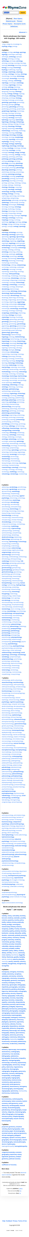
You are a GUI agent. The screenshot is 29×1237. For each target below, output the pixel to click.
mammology (14, 131)
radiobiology (6, 795)
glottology (20, 107)
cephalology (5, 271)
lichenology (19, 363)
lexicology (11, 363)
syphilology (22, 450)
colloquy (18, 942)
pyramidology (17, 648)
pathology (5, 159)
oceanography (15, 1075)
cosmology (19, 83)
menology (18, 133)
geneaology (13, 563)
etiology (11, 315)
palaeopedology (17, 763)
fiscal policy (14, 1058)
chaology (17, 74)
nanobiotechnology (8, 848)
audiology (19, 254)
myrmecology (22, 376)
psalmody (20, 922)
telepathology (6, 663)
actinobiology (6, 680)
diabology (23, 295)
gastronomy (6, 993)
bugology (19, 70)
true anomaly (15, 1054)
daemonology (6, 291)
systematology (15, 661)
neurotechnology (7, 615)
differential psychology (9, 830)
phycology (5, 170)
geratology (5, 324)
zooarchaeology (7, 672)
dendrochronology (8, 537)
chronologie (5, 78)
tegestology (21, 452)
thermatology (6, 461)
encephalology (6, 546)
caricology (12, 269)
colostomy (13, 978)
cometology (21, 280)
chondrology (5, 76)
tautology (5, 204)
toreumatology (6, 668)
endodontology (6, 550)
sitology (10, 194)
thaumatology (15, 459)
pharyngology (16, 406)
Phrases (19, 21)
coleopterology (6, 704)
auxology (17, 63)
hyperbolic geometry (8, 1156)
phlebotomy (22, 1041)
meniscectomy (16, 1080)
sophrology (5, 196)
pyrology (4, 183)
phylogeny (5, 1022)
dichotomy (5, 1030)
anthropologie (20, 243)
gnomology (12, 109)
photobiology (6, 635)
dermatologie (6, 295)
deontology (5, 293)
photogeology (15, 635)
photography (14, 1011)
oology (17, 152)
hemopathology (6, 578)
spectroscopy (20, 1004)
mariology (20, 365)
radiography (6, 1071)
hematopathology (7, 728)
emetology (5, 306)
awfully (9, 953)
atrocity (13, 993)
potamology (20, 417)
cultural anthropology (17, 824)
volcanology (6, 474)
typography (11, 996)
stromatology (22, 445)
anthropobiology (19, 684)
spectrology (13, 196)
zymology (22, 226)
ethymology (22, 313)
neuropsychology (18, 613)
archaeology (6, 247)
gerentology (13, 324)
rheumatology (14, 428)
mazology (12, 133)
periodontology (18, 778)
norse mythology (7, 382)
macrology (18, 128)
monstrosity (14, 1013)
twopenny (5, 929)
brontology (17, 67)
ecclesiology (22, 541)
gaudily (16, 957)
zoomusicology (16, 672)
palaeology (11, 398)
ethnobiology (6, 559)
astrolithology (15, 504)
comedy (11, 933)
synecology (15, 450)
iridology (5, 356)
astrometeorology (19, 815)
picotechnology (6, 639)
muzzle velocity (19, 1118)
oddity (16, 950)
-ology (4, 44)
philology (11, 165)
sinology (4, 194)
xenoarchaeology (17, 802)
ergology (21, 94)
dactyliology (15, 535)
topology (24, 215)
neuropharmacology (8, 750)
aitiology (4, 239)
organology (13, 393)
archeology (22, 247)
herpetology (21, 341)
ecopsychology (6, 544)
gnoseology (5, 328)
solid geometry (13, 1103)
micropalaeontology (20, 843)
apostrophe (13, 985)
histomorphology (17, 581)
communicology (16, 522)
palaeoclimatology (20, 852)
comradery (21, 987)
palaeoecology (6, 761)
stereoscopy (6, 1062)
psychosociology (19, 793)
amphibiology (6, 493)
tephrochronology (16, 663)
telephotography (18, 1116)
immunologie (6, 352)
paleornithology (17, 774)
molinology (12, 374)
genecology (12, 321)
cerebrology (13, 271)
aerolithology (22, 487)
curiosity (12, 1073)
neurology (13, 146)
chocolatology (6, 276)
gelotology (21, 319)
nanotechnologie (18, 607)
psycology (13, 181)
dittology (20, 89)
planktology (5, 172)
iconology (5, 350)
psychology (5, 181)
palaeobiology (6, 758)
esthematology (13, 557)
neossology (5, 380)
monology (5, 137)
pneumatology (15, 413)
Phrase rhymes (7, 24)
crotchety (5, 944)
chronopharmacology (8, 697)
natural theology (19, 743)
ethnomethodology (7, 719)
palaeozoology (17, 765)
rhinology (11, 187)
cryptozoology (16, 528)
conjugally (22, 1011)
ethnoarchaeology (16, 717)
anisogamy (23, 1086)
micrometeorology (18, 739)
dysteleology (13, 541)
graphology (5, 111)
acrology (10, 52)
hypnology (5, 122)
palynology (12, 400)
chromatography (7, 1089)
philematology (15, 633)
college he (9, 44)
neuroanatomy (6, 1099)
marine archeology (7, 737)
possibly (23, 918)
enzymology (23, 308)
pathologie (19, 157)
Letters (21, 1188)
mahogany (14, 1017)
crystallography (7, 1065)
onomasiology (6, 754)
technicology (13, 452)
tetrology (4, 209)
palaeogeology (15, 761)
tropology (5, 220)
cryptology (12, 85)
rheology (5, 187)
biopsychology (6, 513)
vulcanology (14, 474)
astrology (19, 61)
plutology (12, 172)
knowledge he (17, 44)
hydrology (5, 120)
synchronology (6, 450)
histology (12, 115)
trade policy (20, 996)
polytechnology (16, 639)
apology (4, 59)
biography (20, 1028)
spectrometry (20, 1033)
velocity (4, 996)
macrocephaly (21, 1049)
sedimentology (7, 652)
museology (5, 376)
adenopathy (19, 1073)
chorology (13, 76)
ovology (23, 154)
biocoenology (16, 691)
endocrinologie (6, 548)
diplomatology (15, 539)
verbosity (20, 976)
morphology (19, 137)
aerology (16, 52)
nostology (17, 148)
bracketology (14, 263)
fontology (11, 100)
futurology (5, 319)
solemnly (16, 961)
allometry (13, 1028)
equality (4, 1002)
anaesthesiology (7, 682)
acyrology (19, 232)
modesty (10, 918)
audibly (11, 929)
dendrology (5, 89)
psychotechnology (7, 648)
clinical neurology (14, 700)
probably (11, 948)
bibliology (5, 261)
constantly (5, 931)
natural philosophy (19, 1142)
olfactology (11, 387)
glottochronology (7, 572)
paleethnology (19, 398)
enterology (20, 306)
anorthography (18, 1089)
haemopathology (7, 576)
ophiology (5, 389)
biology (4, 67)
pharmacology (6, 406)
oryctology (13, 395)
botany (14, 922)
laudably (22, 957)
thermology (19, 211)
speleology (20, 441)
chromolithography (13, 1108)
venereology (6, 670)
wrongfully (5, 966)
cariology (19, 269)
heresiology (15, 578)
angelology (20, 241)
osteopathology (6, 756)
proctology (5, 176)
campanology (21, 265)
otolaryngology (17, 756)
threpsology (12, 213)
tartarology (5, 452)
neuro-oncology (15, 609)
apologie (19, 57)
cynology (4, 87)
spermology (20, 196)
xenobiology (14, 670)
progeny (4, 940)
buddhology (11, 70)
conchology (17, 80)
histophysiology (18, 728)
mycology (12, 139)
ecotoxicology (6, 711)
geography (5, 1026)
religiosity (11, 1112)
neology (11, 144)
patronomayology (7, 778)
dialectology (6, 539)
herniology (13, 341)
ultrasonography (16, 1110)
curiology (12, 287)
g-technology (19, 100)
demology (17, 87)
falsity (4, 957)
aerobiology (13, 487)
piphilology (12, 411)
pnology (14, 46)
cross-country (6, 955)
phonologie (5, 167)
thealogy (18, 209)
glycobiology (18, 572)
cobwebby (5, 946)
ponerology (12, 417)
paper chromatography (17, 1131)
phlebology (18, 165)
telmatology (5, 454)
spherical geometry (20, 1133)
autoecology (5, 509)
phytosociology (17, 782)
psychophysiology (7, 793)
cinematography (20, 1112)
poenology (5, 415)
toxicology (22, 463)
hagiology (5, 337)
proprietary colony (16, 1154)
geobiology (14, 565)
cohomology (5, 280)
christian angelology (8, 695)
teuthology (11, 209)
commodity (11, 1002)
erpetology (19, 311)
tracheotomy (14, 1093)
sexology (19, 191)
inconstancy (6, 1004)
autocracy (13, 1035)
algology (4, 54)
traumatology (6, 467)
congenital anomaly (8, 1152)
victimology (20, 472)
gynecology (14, 332)
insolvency (21, 1017)
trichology (11, 218)
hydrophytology (6, 587)
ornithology (5, 395)
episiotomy (14, 1091)
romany (4, 937)
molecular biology (21, 846)
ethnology (12, 96)
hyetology (19, 345)
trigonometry (18, 1067)
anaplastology (15, 493)
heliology (12, 337)
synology (21, 202)
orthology (5, 154)
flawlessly (10, 957)
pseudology (5, 178)
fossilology (19, 317)
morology (11, 137)
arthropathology (7, 500)
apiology (14, 245)
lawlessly (9, 959)
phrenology (20, 167)
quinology (11, 183)
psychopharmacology (9, 791)
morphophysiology (17, 741)
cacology (4, 72)
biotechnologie (15, 513)
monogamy (5, 1035)
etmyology (5, 98)
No (20, 1191)
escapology (5, 313)
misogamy (20, 978)
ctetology (19, 85)
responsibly (5, 1028)
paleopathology (18, 771)
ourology (4, 398)
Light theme (10, 1230)
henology (11, 113)
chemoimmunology (17, 517)
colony (9, 916)
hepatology (5, 341)
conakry (21, 950)
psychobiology (12, 644)
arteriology (21, 498)
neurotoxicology (17, 752)
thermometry (6, 989)
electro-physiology (13, 832)
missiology (5, 374)
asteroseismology (7, 689)
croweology (5, 287)
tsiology (11, 220)
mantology (22, 131)
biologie (24, 65)
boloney (13, 926)
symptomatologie (15, 657)
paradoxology (6, 628)
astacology (12, 252)
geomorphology (7, 570)
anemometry (6, 1051)
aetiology (12, 234)
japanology (11, 356)
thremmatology (15, 461)
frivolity (18, 983)
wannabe (17, 918)
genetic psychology (7, 726)
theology (5, 211)
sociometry (5, 1082)
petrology (5, 163)
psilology (12, 178)
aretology (17, 250)
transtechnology (14, 465)
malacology (12, 365)
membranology (14, 369)
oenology (5, 387)
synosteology (6, 661)
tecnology (5, 207)
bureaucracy (13, 1009)
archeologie (14, 247)
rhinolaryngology (16, 795)
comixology (5, 282)
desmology (13, 89)
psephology (20, 176)
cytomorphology (7, 533)
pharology (12, 163)
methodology (6, 372)
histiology (13, 345)
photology (12, 167)
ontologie (5, 152)
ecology (9, 94)
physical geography (13, 1129)
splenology (15, 200)
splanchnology (6, 200)
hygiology (5, 348)
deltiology (14, 291)
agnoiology (5, 489)
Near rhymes (18, 18)
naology (12, 141)
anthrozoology (6, 496)
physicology (13, 409)
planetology (6, 413)
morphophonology (17, 604)
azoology (4, 258)
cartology (4, 74)
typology (12, 222)
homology (18, 115)
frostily (16, 929)
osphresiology (6, 624)
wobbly (17, 948)
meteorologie (16, 596)
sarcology (11, 189)
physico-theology (7, 780)
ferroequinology (20, 721)
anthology (12, 57)
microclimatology (7, 739)
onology (18, 150)
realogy (23, 183)
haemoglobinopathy (8, 1146)
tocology (4, 215)
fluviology (12, 317)
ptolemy (17, 931)
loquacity (19, 993)
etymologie (18, 315)
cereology (21, 271)
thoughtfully (12, 963)
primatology (20, 419)
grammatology (6, 330)
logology (4, 128)
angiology (12, 243)
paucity (15, 959)
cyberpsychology (7, 530)
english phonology (17, 550)
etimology (5, 315)
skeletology (11, 437)
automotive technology (9, 817)
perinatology (6, 633)
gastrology (12, 102)
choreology (22, 276)
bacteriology (14, 509)
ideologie (11, 350)
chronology (13, 78)
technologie (12, 204)
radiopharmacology (8, 863)
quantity (11, 920)
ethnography (6, 1017)
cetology (11, 74)
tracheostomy (6, 1080)
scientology (16, 430)
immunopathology (18, 730)
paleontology (14, 626)
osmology (11, 154)
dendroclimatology (7, 706)
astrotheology (6, 507)
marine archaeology (19, 734)
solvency (22, 961)
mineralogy (23, 372)
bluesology (12, 261)
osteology (20, 395)
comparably (19, 1000)
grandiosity (5, 1086)
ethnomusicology (19, 719)
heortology (23, 339)
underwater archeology (17, 886)
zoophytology (23, 474)
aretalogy (11, 250)
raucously (5, 961)
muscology (5, 139)
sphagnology (6, 198)
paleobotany (6, 1110)
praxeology (5, 419)
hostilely (22, 916)
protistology (16, 422)
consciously (5, 942)
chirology (24, 74)
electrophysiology (7, 835)
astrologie (12, 61)
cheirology (5, 274)
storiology (14, 445)
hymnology (19, 120)
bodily (4, 922)
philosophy (5, 1009)
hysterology (12, 348)
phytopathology (16, 637)
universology (15, 668)
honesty (19, 926)
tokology (11, 215)
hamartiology (17, 576)
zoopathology (6, 674)
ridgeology (23, 428)
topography (5, 978)
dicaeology (5, 297)
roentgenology (7, 430)
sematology (20, 432)
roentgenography (14, 1060)
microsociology (6, 741)
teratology (13, 454)
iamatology (15, 587)
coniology (12, 282)
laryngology (20, 361)
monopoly (11, 983)
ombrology (5, 150)
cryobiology (14, 526)
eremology (5, 311)
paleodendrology (16, 767)
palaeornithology (7, 765)
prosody (11, 944)
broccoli (4, 918)
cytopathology (16, 533)
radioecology (6, 650)
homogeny (21, 980)
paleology (5, 400)
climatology (15, 278)
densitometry (14, 1086)
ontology (11, 152)
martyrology (6, 367)
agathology (19, 234)
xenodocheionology (8, 865)
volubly (4, 974)
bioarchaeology (18, 689)
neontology (21, 378)
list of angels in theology (17, 880)
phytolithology (6, 637)
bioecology (20, 511)
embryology (21, 304)
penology (11, 161)
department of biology (8, 826)
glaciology (13, 326)
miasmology (15, 372)
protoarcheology (7, 787)
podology (4, 174)
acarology (5, 232)
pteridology (5, 424)
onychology (19, 387)
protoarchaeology (19, 784)
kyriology (12, 361)
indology (4, 124)
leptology (4, 126)
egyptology (21, 302)
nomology (20, 146)
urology (24, 222)
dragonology (12, 300)
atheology (19, 252)
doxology (18, 91)
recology (4, 185)
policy (22, 920)
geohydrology (16, 567)
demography (6, 980)
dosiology (5, 300)
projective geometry (8, 1127)
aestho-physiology (16, 680)
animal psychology (7, 684)
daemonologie (14, 289)
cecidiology (15, 515)
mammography (16, 1015)
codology (10, 80)
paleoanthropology (8, 854)
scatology (18, 189)
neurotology (13, 380)
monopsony (5, 972)
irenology (21, 354)
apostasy (5, 1000)
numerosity (5, 1084)
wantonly (11, 940)
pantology (12, 157)
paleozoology (6, 776)
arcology (17, 59)
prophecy (18, 946)
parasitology (6, 631)
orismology (21, 393)
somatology (12, 439)
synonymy (5, 976)
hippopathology (7, 581)
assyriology (16, 500)
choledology (14, 276)
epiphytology (16, 552)
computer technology (18, 704)
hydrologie (18, 117)
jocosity (21, 1013)
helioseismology (19, 726)
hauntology (20, 111)
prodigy (9, 924)
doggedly (22, 955)
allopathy (5, 1019)
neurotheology (17, 615)
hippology (5, 115)
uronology (11, 469)
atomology (5, 254)
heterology (5, 343)
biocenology (13, 511)
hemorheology (14, 339)
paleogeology (15, 769)
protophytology (6, 641)
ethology (19, 96)
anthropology (6, 245)
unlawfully (21, 1043)
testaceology (15, 665)
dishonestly (21, 1037)
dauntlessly (14, 955)
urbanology (22, 467)
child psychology (14, 274)
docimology (20, 297)
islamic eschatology (7, 843)
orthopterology (17, 622)
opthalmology (15, 391)
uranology (15, 467)
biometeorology (7, 822)
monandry (18, 944)
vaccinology (18, 469)
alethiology (16, 491)
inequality (22, 1058)
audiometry (14, 1056)
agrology (23, 52)
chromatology (6, 278)
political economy (14, 1159)
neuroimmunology (7, 747)
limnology (11, 126)
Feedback (9, 1221)
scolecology (5, 432)
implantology (6, 354)
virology (4, 224)
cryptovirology (6, 528)
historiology (16, 583)
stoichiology (22, 654)
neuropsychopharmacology (10, 882)
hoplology (5, 117)
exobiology (5, 561)
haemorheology (16, 334)
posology (18, 174)
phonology (20, 989)
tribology (5, 218)
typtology (18, 222)
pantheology (20, 400)
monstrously (6, 926)
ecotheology (15, 544)
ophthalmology (14, 389)
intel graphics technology (17, 841)
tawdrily (4, 963)
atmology (4, 63)
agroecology (21, 489)
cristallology (21, 284)
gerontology (21, 324)
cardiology (5, 269)
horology (11, 117)
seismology (5, 191)
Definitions (14, 26)
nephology (18, 144)
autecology (5, 256)
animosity (5, 1073)
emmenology (13, 306)
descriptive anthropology (16, 828)
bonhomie (5, 933)
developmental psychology (17, 875)
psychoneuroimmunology (10, 861)
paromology (20, 402)
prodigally (12, 1006)
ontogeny (13, 972)
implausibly (13, 1039)
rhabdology (17, 185)
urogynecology (6, 802)
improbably (5, 998)
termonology (14, 456)
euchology (12, 98)
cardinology (12, 267)
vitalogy (10, 224)
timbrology (15, 463)
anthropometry (15, 1084)
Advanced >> (23, 32)
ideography (14, 1071)
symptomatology (7, 659)
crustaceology (6, 526)
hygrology (12, 120)
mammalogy (6, 131)
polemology (20, 415)
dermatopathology (19, 706)
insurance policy (7, 1116)
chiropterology (6, 520)
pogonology (13, 415)
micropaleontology (8, 846)
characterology (6, 517)
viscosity (12, 998)
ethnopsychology (16, 559)
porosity (13, 1004)
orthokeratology (16, 754)
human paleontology (20, 835)
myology (4, 46)
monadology (20, 374)
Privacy (15, 1221)
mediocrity (5, 1069)
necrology (5, 144)
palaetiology (5, 626)
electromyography (16, 1140)
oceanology (5, 385)
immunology (14, 352)
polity (11, 950)
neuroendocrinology (8, 850)
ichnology (12, 122)
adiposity (5, 1060)
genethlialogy (6, 565)
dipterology (12, 297)
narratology (5, 378)
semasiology (16, 652)
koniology (11, 358)
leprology (5, 363)
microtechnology (18, 602)
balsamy (14, 953)
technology (20, 204)
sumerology (5, 448)
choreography (14, 1069)
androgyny (5, 1037)
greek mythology (16, 330)
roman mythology (15, 650)
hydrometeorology (8, 837)
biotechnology (6, 515)
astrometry (5, 1024)
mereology (22, 369)
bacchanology (12, 258)
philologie (5, 165)
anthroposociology (7, 815)
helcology (5, 113)
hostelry (23, 931)
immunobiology (6, 730)
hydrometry (12, 1019)
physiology (5, 411)
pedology (19, 159)
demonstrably (13, 991)
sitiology (4, 437)
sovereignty (16, 924)
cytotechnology (6, 535)
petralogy (17, 161)
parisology (12, 402)
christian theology (16, 520)
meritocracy (6, 1093)
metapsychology (7, 596)
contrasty (5, 948)
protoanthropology (8, 784)
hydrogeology (20, 585)
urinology (5, 469)
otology (17, 154)
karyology (5, 358)
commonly (11, 935)
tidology (18, 213)
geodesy (14, 989)
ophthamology (6, 391)
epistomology (15, 554)
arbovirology (13, 498)
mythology (5, 141)
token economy (17, 1101)
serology (12, 191)
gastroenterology (20, 724)
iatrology (19, 348)
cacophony (17, 974)
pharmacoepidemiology (9, 894)
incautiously (6, 1041)
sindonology (20, 435)
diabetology (17, 537)
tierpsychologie (6, 463)
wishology (16, 224)
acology (4, 52)
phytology (12, 170)
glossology (12, 107)
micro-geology (15, 598)
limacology (5, 365)
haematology (6, 334)
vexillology (13, 472)
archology (11, 59)
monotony (20, 972)
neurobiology (11, 611)
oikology (23, 148)
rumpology (18, 187)
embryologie (13, 304)
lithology (18, 126)
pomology (11, 174)
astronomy (12, 976)
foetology (5, 100)
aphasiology (15, 496)
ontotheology (15, 620)
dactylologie (19, 287)
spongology (22, 200)
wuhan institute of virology (18, 897)
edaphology (13, 302)
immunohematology (8, 839)
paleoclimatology (20, 854)
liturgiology (6, 594)
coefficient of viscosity (9, 1165)
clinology (4, 80)
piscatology (20, 411)
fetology (18, 98)
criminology (13, 284)
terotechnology (6, 665)
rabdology (18, 183)
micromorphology (7, 602)
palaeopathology (7, 763)
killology (16, 124)
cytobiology (16, 530)
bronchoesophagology (18, 693)
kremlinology (19, 358)
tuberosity (9, 1067)
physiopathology (18, 780)
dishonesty (5, 1011)
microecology (15, 600)
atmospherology (16, 507)
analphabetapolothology (9, 892)
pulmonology (14, 424)
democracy (5, 985)
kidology (10, 124)
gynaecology (6, 332)
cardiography (15, 1051)
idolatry (12, 1033)
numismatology (7, 617)
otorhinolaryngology (8, 884)
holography (5, 1033)
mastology (5, 133)
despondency (14, 1026)
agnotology (5, 237)
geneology (20, 321)
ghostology (5, 107)
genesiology (21, 563)
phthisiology (5, 409)
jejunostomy (22, 1062)
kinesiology (16, 591)
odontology (13, 385)
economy (5, 983)
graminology (21, 328)
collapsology (13, 280)
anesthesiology (18, 682)
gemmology (20, 102)
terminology (6, 456)
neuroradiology (6, 752)
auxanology (13, 256)
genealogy (5, 321)
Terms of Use (22, 1221)
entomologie (6, 308)
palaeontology (16, 624)
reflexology (5, 428)
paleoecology (6, 769)
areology (4, 250)
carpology (19, 72)
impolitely (5, 987)
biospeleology (6, 693)
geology (17, 104)
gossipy (12, 942)
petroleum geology (7, 856)
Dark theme (19, 1230)
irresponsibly (6, 1075)
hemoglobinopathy (21, 1146)
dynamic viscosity (15, 1137)
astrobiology (15, 502)
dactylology (5, 289)
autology (11, 63)
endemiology (15, 546)
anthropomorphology (8, 687)
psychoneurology (7, 646)
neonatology (6, 609)
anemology (5, 241)
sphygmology (14, 198)
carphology (11, 72)
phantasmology (14, 404)
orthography (22, 991)
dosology (12, 91)
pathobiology (15, 631)
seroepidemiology (19, 863)
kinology (21, 124)
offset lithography (8, 1114)
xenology (22, 224)
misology (19, 135)
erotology (12, 311)
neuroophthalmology (20, 747)
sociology (5, 439)
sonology (16, 194)
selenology (13, 432)
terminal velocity (7, 1133)
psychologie (19, 178)
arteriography (18, 1114)
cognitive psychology (16, 702)
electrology (5, 304)
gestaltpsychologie (18, 570)
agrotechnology (6, 491)
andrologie (11, 54)
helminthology (20, 337)
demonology (22, 291)
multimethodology (7, 743)
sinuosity (5, 1049)
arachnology (21, 245)
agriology (12, 237)
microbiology (6, 600)
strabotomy (13, 1043)
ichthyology (20, 122)
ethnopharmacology (8, 721)
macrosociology (17, 732)
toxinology (5, 465)
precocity (20, 1035)
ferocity (18, 1024)
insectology (13, 354)
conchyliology (21, 524)
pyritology (5, 426)
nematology (13, 378)
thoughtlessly (21, 963)
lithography (21, 985)
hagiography (16, 1078)
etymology (5, 317)
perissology (5, 404)
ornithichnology (6, 622)
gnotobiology (6, 574)
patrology (12, 159)
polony (9, 937)
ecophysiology (18, 708)
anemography (6, 1078)
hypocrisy (5, 991)
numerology (17, 382)
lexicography (6, 1058)
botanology (19, 261)
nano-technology (7, 607)
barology (23, 63)
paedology (5, 157)
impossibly (19, 998)
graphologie (20, 109)
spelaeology (12, 441)
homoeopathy (6, 1121)
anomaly (21, 1026)
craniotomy (13, 1037)
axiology (20, 256)
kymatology (5, 361)
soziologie (5, 441)
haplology (13, 111)
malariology (13, 594)
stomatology (6, 445)
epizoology (5, 557)
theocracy (20, 1019)
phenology (19, 163)
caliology (13, 265)
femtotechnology (15, 561)
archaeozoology (20, 687)
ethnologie (5, 96)
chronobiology (6, 522)
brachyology (5, 263)
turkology (17, 220)
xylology (4, 226)
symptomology (14, 448)
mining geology (6, 604)
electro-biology (15, 711)
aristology (5, 252)
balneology (20, 258)
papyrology (5, 402)
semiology (12, 435)
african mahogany (8, 1135)
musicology (13, 376)
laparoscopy (12, 1049)
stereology (22, 443)
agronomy (20, 1022)
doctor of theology (7, 708)
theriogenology (15, 800)
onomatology (6, 620)
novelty (16, 920)
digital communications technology (12, 903)
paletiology (22, 626)
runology (4, 189)
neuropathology (7, 613)
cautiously (21, 953)
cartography (6, 1013)
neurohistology (21, 611)
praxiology (12, 419)
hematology (6, 339)
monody (22, 937)
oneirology (16, 617)
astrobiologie (6, 502)
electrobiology (6, 713)
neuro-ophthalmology (8, 745)
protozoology (16, 641)
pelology (4, 161)
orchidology (5, 393)
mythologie (19, 139)
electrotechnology (16, 713)
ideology (18, 350)
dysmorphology (21, 300)
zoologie (10, 226)
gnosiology (13, 328)
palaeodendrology (16, 758)
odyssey (11, 946)
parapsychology (16, 628)
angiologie (5, 243)
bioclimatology (7, 691)
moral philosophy (7, 1118)
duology (4, 94)
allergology (19, 239)
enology (15, 94)
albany (4, 953)
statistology (5, 443)
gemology (5, 104)
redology (10, 185)
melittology (5, 369)
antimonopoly (6, 1101)
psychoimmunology (8, 789)
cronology (5, 85)
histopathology (7, 583)
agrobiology (13, 489)
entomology (14, 308)
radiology (12, 426)
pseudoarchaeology (19, 787)
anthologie (5, 57)
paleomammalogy (7, 771)
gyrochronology (15, 574)
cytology (10, 87)
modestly (18, 940)
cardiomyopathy (17, 1099)
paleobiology (6, 767)
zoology (15, 226)
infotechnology (15, 589)
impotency (19, 1006)
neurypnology (22, 380)
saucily (10, 961)
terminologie (21, 454)
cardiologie (20, 267)
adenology (5, 234)
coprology (5, 83)
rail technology (19, 426)
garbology (5, 102)
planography (22, 1009)
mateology (14, 367)
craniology (5, 284)
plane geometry (15, 1082)
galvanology (13, 319)
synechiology (18, 659)
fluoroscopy (13, 1030)
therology (5, 213)
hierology (20, 343)
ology (10, 46)
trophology (19, 218)
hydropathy (5, 1039)
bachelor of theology (15, 819)
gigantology (5, 326)
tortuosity (13, 1062)
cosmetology (20, 282)
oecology (21, 385)
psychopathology (18, 646)
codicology (22, 278)
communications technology (10, 871)
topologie (17, 215)
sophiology (20, 439)
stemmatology (14, 443)
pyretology (22, 424)
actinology (12, 232)
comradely (15, 916)
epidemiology (16, 715)
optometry (12, 1022)
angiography (6, 1091)
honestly (22, 929)
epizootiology (6, 717)
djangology (5, 91)
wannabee (5, 950)
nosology (10, 148)
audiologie (12, 254)
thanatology (6, 459)
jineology (18, 356)
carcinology (5, 267)
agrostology (20, 237)
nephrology (5, 146)
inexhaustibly (23, 1091)
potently (24, 935)
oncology (12, 150)
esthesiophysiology (8, 878)
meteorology (6, 598)
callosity (12, 1024)
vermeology (5, 472)
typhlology (5, 222)
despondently (20, 1002)
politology (5, 417)
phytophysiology (7, 782)
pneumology (20, 172)
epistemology (6, 554)
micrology (12, 135)
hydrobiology (11, 585)
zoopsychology (15, 674)
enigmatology (6, 552)
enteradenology (6, 715)
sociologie (18, 437)
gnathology (5, 109)
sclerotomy (5, 1043)
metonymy (13, 1041)
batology (4, 65)
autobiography (14, 1105)
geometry (14, 980)
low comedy (21, 1030)
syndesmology (14, 202)
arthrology (5, 61)
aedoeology (5, 487)
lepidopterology (6, 732)
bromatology (6, 265)
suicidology (5, 657)
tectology (11, 207)
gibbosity (5, 1006)
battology (11, 65)
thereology (11, 211)
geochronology (7, 567)
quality (11, 931)
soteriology (13, 654)
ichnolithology (6, 589)
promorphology (6, 422)
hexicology (13, 343)
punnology (19, 181)
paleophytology (6, 774)
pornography (13, 987)
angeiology (13, 241)
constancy (15, 937)
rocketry (4, 920)
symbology (5, 202)
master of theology (19, 737)
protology (13, 176)
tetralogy (18, 207)
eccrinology (5, 302)
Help (3, 1221)
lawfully (4, 959)
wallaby (4, 916)
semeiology (5, 435)
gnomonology (21, 326)
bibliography (6, 1056)
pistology (19, 170)
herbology (18, 113)
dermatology (15, 295)
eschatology (14, 313)
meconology (21, 367)
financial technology (8, 724)
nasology (18, 141)
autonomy (10, 974)
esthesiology (23, 557)
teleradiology (6, 800)
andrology (18, 54)
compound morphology (9, 524)
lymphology (11, 128)
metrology (5, 135)
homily (4, 924)
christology (20, 76)
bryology (4, 70)
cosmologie (12, 83)
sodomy (8, 922)
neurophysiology (21, 750)
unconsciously (6, 1015)
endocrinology (16, 548)
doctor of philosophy (8, 1144)
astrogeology (6, 504)
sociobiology (15, 798)
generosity (22, 1071)
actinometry (6, 1054)
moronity (11, 1000)
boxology (10, 67)
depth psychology (15, 293)
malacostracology (7, 734)
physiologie (21, 409)
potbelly (17, 935)
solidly (24, 933)
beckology (18, 65)
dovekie (4, 935)
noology (4, 148)
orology (22, 152)
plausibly (21, 959)
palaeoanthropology (8, 852)
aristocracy (16, 1065)
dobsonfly (18, 933)
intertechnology (6, 591)
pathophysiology (16, 776)
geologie (11, 104)
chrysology (21, 78)
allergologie (11, 239)
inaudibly (20, 1039)
